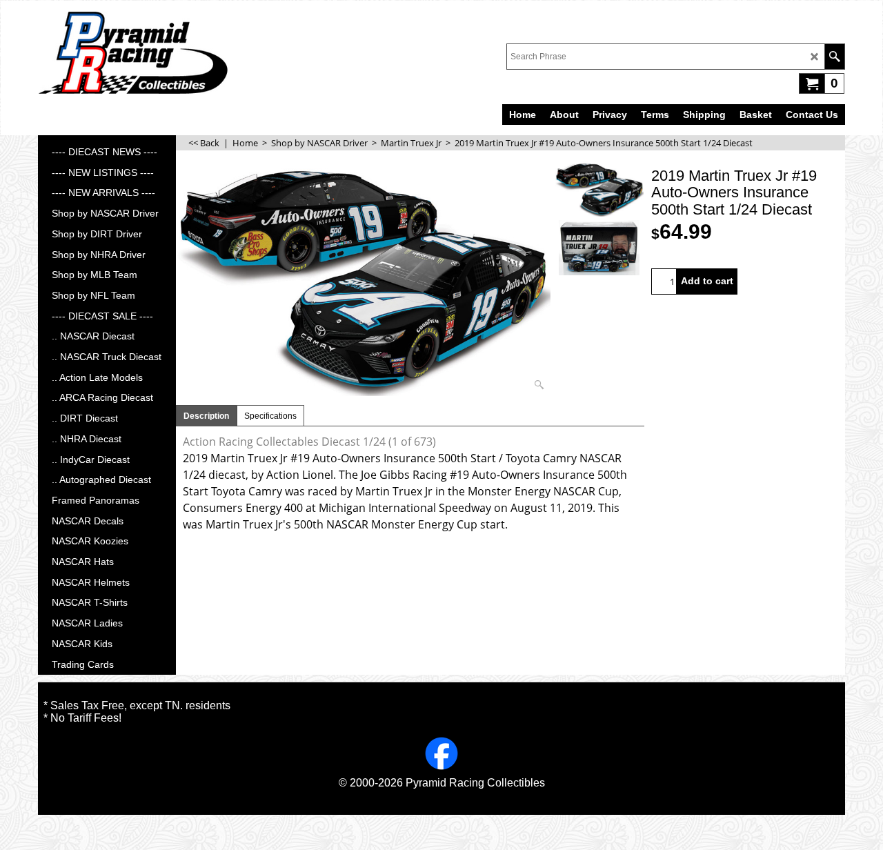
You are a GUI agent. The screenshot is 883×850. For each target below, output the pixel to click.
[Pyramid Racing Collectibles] (133, 52)
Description (206, 416)
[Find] (834, 56)
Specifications (270, 416)
